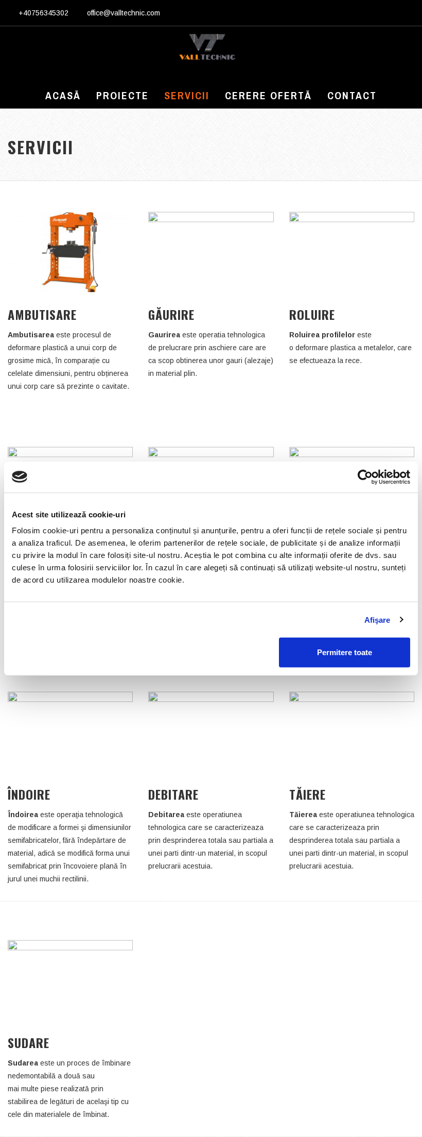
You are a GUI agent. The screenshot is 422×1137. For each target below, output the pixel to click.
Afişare (377, 619)
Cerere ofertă (268, 95)
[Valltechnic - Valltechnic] (207, 49)
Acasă (63, 95)
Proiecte (122, 95)
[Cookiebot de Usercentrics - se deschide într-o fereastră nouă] (365, 476)
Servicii (186, 95)
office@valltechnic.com (123, 13)
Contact (352, 95)
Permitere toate (344, 652)
